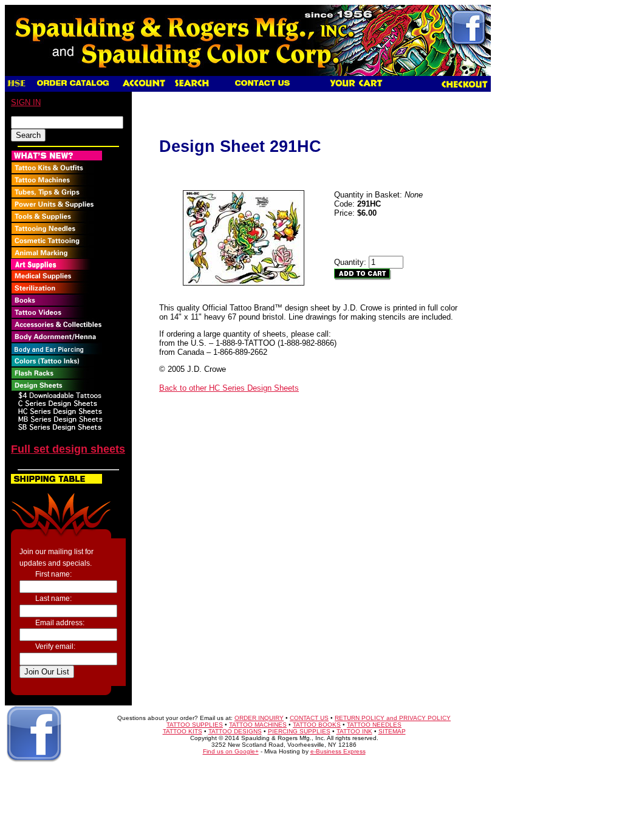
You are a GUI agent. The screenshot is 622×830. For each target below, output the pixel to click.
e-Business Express (338, 751)
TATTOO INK (354, 731)
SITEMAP (392, 731)
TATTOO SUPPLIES (194, 724)
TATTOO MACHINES (258, 724)
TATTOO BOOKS (317, 724)
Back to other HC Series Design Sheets (229, 388)
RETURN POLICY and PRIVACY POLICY (393, 718)
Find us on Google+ (231, 751)
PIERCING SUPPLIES (299, 731)
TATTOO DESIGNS (235, 731)
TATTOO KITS (182, 731)
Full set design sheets (68, 449)
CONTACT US (309, 718)
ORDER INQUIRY (259, 718)
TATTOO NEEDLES (374, 724)
